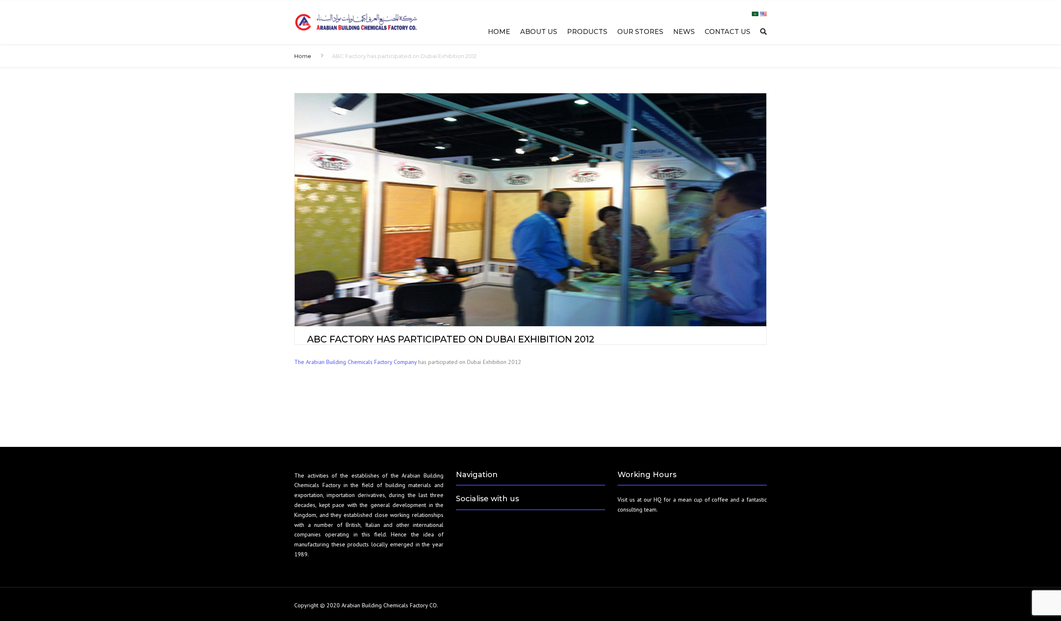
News (684, 32)
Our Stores (640, 32)
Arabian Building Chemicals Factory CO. (390, 605)
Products (587, 32)
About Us (538, 32)
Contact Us (727, 32)
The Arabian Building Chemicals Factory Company (355, 362)
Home (499, 32)
